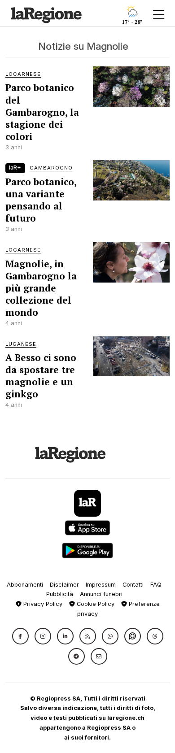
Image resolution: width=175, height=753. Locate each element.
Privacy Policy (42, 604)
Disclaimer (64, 584)
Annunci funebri (101, 594)
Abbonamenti (25, 584)
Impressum (101, 584)
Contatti (133, 584)
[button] (20, 636)
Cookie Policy (94, 604)
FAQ (156, 584)
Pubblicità (59, 594)
